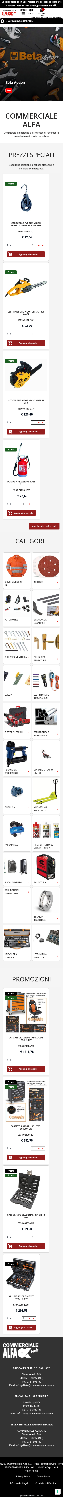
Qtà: (9, 245)
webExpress (31, 1496)
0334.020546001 (21, 1305)
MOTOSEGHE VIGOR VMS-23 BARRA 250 (25, 401)
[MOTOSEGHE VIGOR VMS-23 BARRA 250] (26, 375)
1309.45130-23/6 (26, 409)
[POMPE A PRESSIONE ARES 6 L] (21, 460)
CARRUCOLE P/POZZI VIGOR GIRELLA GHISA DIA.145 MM (26, 224)
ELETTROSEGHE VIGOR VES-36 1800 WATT (26, 313)
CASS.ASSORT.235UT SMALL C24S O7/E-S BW (26, 1039)
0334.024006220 (26, 1046)
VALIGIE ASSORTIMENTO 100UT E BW (21, 1297)
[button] (7, 64)
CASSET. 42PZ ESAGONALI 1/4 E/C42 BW (26, 1216)
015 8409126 (34, 1409)
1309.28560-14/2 (26, 231)
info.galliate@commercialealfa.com (35, 1385)
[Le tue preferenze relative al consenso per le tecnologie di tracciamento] (58, 1492)
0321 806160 (34, 1381)
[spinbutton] (34, 245)
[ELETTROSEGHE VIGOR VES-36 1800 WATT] (26, 287)
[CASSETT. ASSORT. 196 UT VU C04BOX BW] (26, 1101)
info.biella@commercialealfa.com (35, 1413)
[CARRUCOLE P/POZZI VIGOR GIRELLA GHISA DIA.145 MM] (26, 198)
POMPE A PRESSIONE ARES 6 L (21, 483)
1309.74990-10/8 (21, 490)
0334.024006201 (26, 1135)
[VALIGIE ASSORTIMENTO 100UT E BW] (21, 1274)
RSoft (41, 1496)
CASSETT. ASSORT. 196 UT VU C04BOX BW (26, 1127)
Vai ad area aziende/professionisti (34, 5)
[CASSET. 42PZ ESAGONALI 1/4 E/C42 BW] (26, 1190)
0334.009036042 (26, 1223)
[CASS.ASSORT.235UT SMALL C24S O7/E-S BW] (26, 1012)
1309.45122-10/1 (26, 320)
